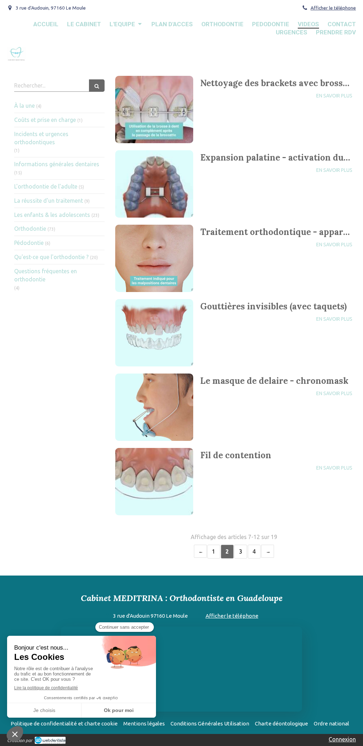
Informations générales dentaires (56, 164)
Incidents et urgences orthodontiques (41, 138)
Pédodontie (29, 243)
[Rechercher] (97, 85)
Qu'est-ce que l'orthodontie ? (51, 257)
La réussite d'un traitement (48, 200)
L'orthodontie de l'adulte (45, 186)
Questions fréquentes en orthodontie (45, 275)
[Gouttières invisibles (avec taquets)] (154, 332)
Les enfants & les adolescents (52, 215)
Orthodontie (30, 228)
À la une (24, 105)
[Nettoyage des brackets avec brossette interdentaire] (154, 109)
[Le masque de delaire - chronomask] (154, 407)
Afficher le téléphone (333, 8)
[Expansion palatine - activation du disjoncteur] (154, 184)
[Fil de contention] (154, 481)
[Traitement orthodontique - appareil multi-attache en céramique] (154, 258)
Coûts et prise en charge (45, 120)
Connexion (342, 739)
